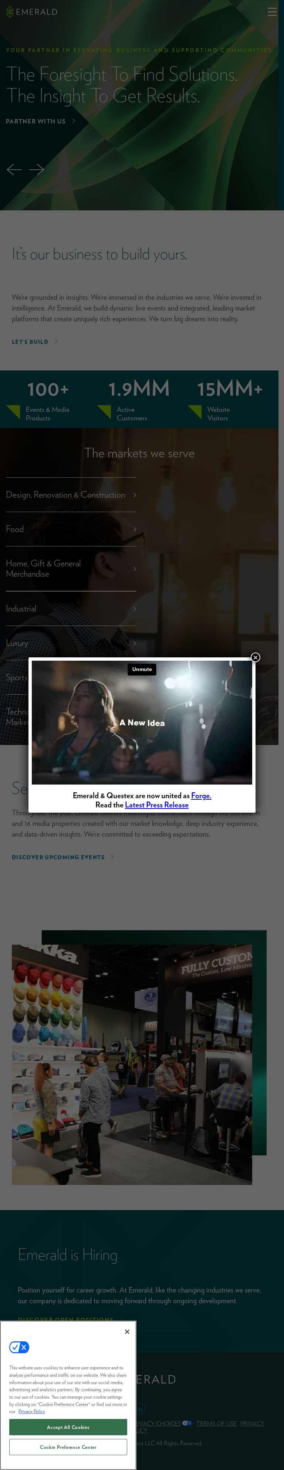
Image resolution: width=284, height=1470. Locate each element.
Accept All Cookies (68, 1427)
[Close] (127, 1332)
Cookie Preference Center (68, 1447)
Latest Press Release (157, 804)
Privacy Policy (31, 1411)
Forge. (201, 795)
